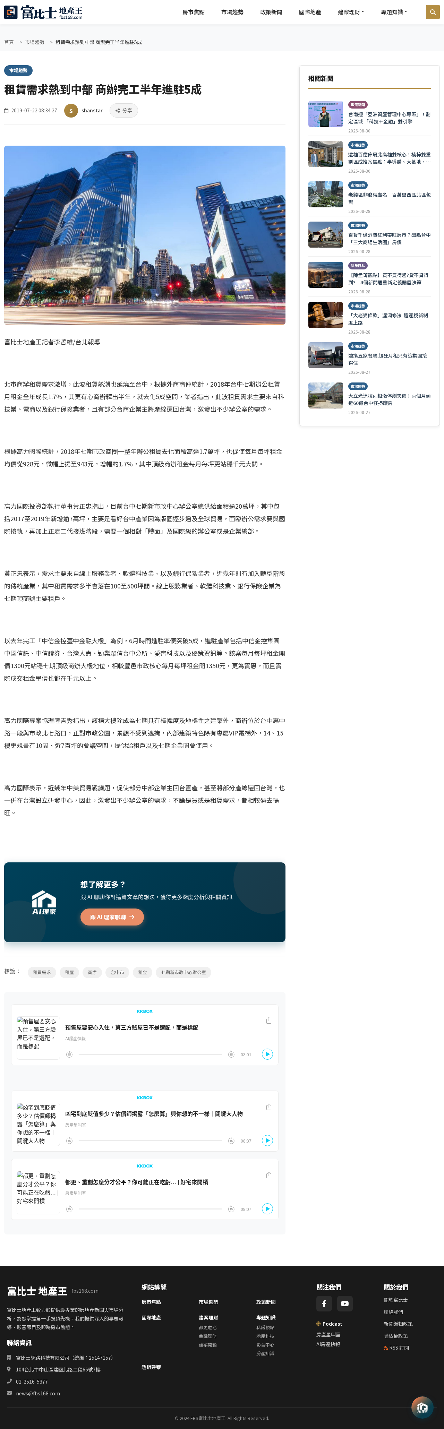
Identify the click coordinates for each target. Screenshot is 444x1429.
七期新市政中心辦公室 (183, 972)
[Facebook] (324, 1303)
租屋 (69, 972)
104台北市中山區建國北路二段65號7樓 (58, 1369)
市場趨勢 (232, 12)
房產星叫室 (328, 1334)
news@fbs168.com (38, 1393)
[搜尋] (433, 12)
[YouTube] (345, 1303)
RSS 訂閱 (399, 1347)
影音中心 (265, 1344)
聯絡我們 (393, 1311)
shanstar (92, 110)
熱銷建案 (151, 1366)
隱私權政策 (396, 1335)
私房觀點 (265, 1327)
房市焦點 (193, 12)
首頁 (9, 41)
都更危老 (208, 1327)
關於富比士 (396, 1299)
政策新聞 (271, 12)
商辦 (92, 972)
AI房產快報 (328, 1344)
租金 (142, 972)
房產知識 (265, 1353)
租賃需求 (42, 972)
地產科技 (265, 1336)
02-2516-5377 (32, 1381)
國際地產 (310, 12)
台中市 (117, 972)
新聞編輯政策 (398, 1323)
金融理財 (208, 1336)
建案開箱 (208, 1344)
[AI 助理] (422, 1407)
